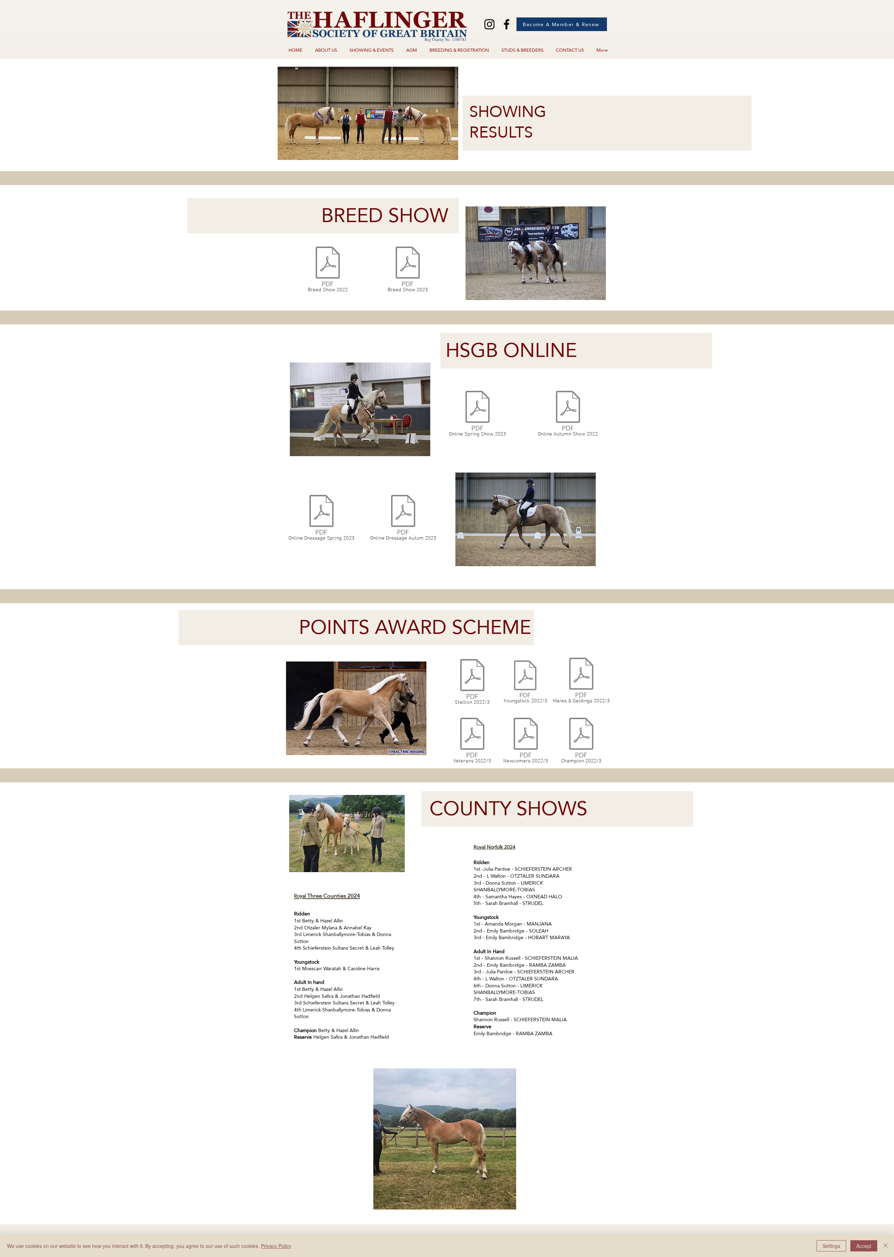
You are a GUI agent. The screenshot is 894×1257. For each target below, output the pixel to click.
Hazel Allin (331, 920)
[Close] (885, 1245)
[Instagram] (489, 24)
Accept (863, 1245)
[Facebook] (506, 24)
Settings (831, 1245)
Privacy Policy (276, 1245)
